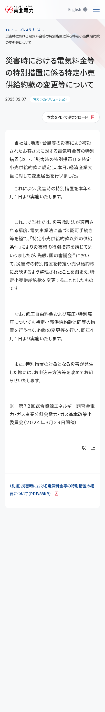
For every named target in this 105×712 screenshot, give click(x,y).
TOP (9, 29)
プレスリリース (29, 29)
